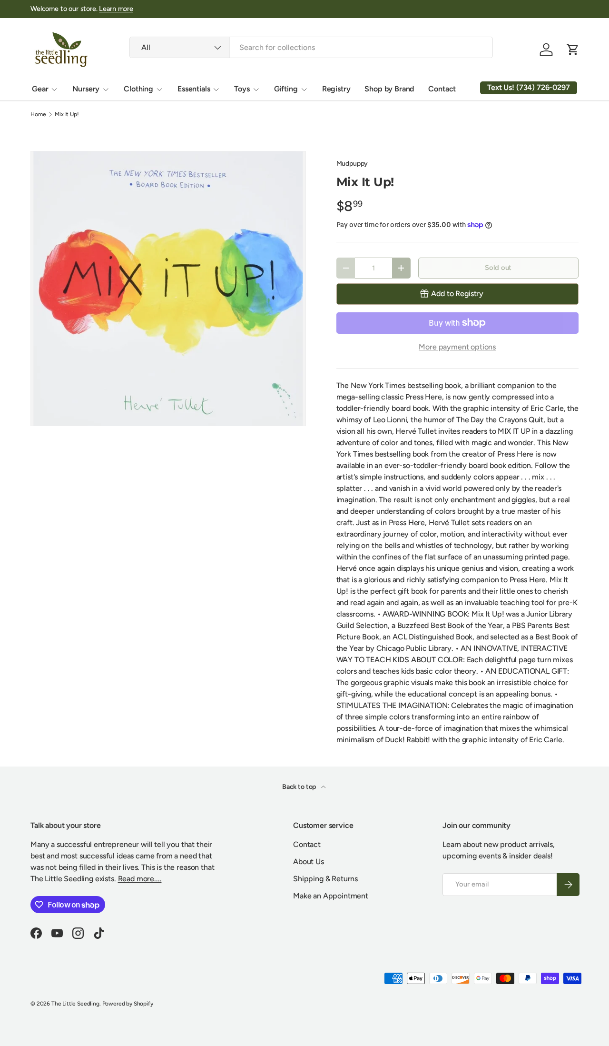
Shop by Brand (389, 88)
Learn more (116, 8)
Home (38, 114)
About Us (308, 861)
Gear (40, 88)
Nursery (85, 88)
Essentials (193, 88)
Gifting (286, 88)
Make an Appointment (330, 895)
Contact (442, 88)
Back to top (299, 787)
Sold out (498, 267)
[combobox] (311, 47)
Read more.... (140, 878)
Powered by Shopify (127, 1003)
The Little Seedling (75, 1003)
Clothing (138, 88)
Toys (241, 88)
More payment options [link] (457, 346)
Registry (336, 88)
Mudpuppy (352, 163)
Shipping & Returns (325, 878)
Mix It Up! (67, 114)
